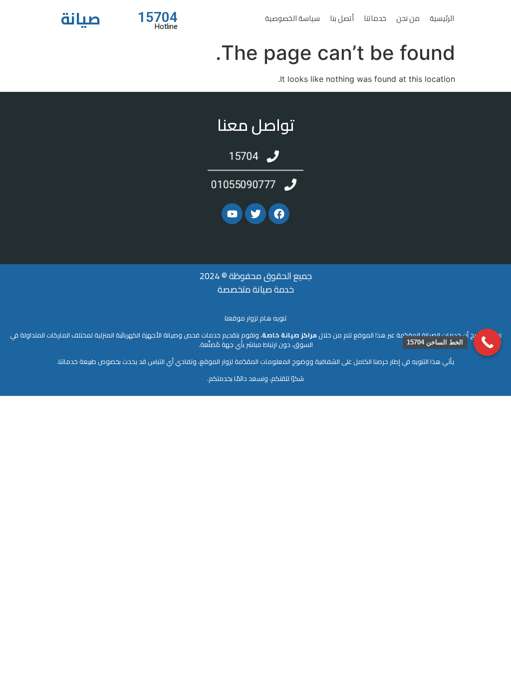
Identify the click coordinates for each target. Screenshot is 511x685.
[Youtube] (232, 213)
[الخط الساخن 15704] (487, 342)
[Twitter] (255, 213)
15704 (158, 17)
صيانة (81, 18)
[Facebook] (278, 213)
